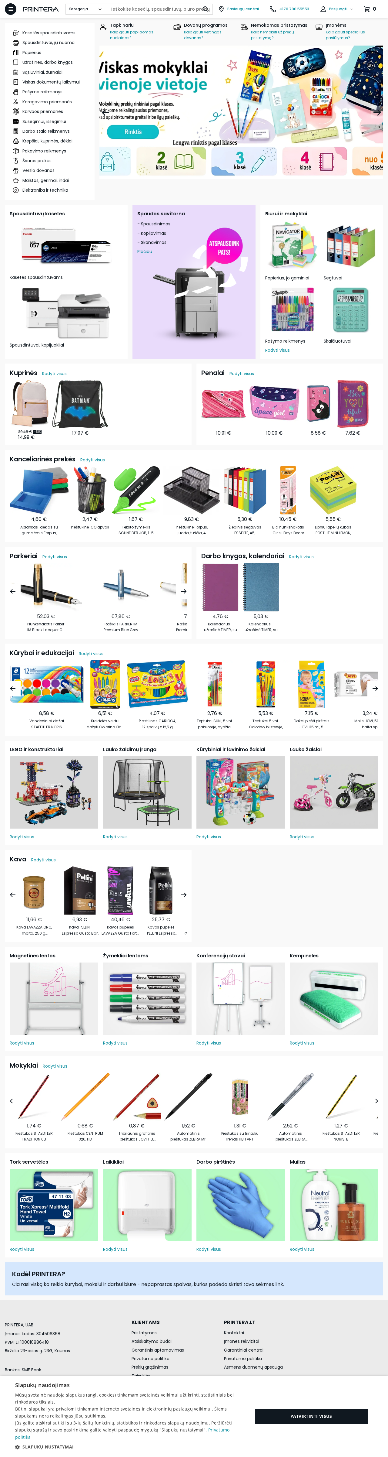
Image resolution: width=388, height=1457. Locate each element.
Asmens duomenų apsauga (253, 1367)
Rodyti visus (277, 350)
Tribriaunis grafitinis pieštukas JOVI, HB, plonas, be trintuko (137, 1136)
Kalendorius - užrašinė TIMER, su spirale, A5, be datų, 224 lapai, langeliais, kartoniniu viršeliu (261, 627)
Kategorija (78, 9)
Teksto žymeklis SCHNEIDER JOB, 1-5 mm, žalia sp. (136, 530)
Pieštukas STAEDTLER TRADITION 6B (34, 1136)
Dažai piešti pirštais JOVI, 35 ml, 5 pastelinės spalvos (311, 724)
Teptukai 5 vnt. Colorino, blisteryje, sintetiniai (266, 724)
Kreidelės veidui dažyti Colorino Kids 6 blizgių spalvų (105, 724)
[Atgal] (105, 112)
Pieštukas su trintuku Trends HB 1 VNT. (240, 1136)
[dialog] (194, 1416)
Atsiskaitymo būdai (152, 1341)
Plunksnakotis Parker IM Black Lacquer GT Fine (46, 627)
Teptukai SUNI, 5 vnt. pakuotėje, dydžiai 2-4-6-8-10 (215, 724)
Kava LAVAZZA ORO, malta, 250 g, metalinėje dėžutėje (34, 930)
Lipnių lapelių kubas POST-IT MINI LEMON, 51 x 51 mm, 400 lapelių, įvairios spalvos (333, 530)
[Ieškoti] (205, 9)
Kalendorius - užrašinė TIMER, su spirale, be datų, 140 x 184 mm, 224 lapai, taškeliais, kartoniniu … (220, 627)
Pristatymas (144, 1333)
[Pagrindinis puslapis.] (41, 9)
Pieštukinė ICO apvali (90, 527)
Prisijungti (338, 9)
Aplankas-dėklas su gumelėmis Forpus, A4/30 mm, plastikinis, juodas (39, 530)
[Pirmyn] (377, 112)
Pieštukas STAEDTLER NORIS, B (341, 1136)
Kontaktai (234, 1333)
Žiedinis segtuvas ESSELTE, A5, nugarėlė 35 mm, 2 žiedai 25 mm (245, 530)
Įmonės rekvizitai (241, 1341)
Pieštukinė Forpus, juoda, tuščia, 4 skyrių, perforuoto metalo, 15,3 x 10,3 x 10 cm (192, 530)
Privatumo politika (150, 1359)
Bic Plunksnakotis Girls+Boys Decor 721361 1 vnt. (288, 530)
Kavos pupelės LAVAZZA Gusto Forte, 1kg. (120, 930)
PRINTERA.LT (240, 1322)
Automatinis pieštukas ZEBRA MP (188, 1136)
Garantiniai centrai (243, 1350)
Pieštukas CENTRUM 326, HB (85, 1136)
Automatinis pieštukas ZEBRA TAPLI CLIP (291, 1136)
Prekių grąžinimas (150, 1367)
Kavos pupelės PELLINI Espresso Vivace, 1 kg (161, 930)
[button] (130, 1447)
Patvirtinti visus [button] (311, 1416)
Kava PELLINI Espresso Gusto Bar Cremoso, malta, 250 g (80, 930)
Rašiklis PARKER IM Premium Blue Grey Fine (121, 627)
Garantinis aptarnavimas (158, 1350)
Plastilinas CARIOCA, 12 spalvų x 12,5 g (157, 723)
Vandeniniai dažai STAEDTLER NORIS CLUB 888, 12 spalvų (47, 724)
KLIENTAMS (146, 1322)
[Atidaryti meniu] (10, 9)
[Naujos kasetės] (241, 112)
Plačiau (144, 251)
